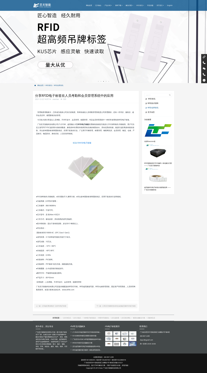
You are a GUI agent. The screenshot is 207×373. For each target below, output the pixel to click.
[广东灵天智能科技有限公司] (42, 5)
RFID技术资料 (153, 103)
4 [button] (106, 81)
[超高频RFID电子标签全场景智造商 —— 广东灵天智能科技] (158, 176)
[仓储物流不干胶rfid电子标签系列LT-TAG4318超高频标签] (132, 339)
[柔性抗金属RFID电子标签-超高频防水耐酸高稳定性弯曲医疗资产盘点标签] (132, 344)
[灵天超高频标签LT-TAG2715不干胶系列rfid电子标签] (117, 339)
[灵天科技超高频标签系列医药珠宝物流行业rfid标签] (124, 333)
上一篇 (51, 306)
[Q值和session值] (158, 130)
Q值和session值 (149, 141)
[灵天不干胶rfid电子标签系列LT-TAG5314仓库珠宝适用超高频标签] (132, 333)
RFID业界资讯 (58, 85)
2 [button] (101, 81)
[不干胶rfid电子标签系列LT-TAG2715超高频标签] (109, 344)
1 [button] (98, 81)
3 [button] (103, 81)
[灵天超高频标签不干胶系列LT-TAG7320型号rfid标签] (117, 333)
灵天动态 (151, 112)
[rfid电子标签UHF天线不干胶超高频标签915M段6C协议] (124, 344)
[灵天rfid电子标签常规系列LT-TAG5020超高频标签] (109, 339)
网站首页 (40, 85)
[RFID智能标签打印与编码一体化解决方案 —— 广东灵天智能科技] (158, 152)
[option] (103, 41)
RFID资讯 (48, 85)
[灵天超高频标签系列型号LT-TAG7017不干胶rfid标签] (117, 344)
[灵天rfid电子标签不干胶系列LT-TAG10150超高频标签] (124, 339)
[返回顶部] (204, 80)
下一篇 (116, 306)
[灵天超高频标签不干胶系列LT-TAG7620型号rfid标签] (109, 333)
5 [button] (109, 81)
